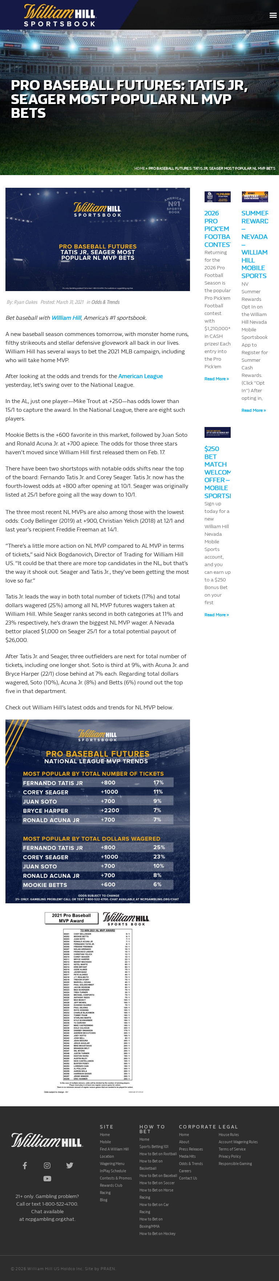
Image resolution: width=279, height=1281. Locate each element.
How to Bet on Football (158, 1153)
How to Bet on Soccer (157, 1182)
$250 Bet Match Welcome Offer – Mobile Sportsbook (226, 472)
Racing (105, 1192)
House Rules (229, 1134)
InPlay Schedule (113, 1170)
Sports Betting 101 (154, 1146)
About (184, 1141)
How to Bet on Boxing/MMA (151, 1222)
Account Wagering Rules (238, 1141)
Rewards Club (111, 1185)
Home (139, 168)
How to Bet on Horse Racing (156, 1193)
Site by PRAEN (100, 1269)
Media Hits (187, 1156)
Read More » (217, 378)
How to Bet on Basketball (151, 1164)
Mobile (105, 1141)
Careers (185, 1170)
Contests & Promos (116, 1178)
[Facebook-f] (24, 1165)
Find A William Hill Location (114, 1153)
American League (140, 376)
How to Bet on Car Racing (154, 1208)
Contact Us (188, 1178)
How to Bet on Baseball (158, 1175)
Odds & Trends (105, 302)
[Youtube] (47, 1178)
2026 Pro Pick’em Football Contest (220, 229)
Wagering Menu (112, 1163)
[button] (273, 15)
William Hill (66, 317)
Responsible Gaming (235, 1163)
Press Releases (191, 1149)
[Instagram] (47, 1165)
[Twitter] (69, 1165)
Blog (103, 1199)
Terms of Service (232, 1149)
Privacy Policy (230, 1156)
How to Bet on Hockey (157, 1233)
